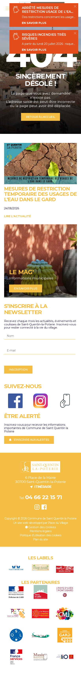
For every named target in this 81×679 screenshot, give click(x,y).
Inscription (18, 369)
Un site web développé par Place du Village (40, 523)
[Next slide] (72, 164)
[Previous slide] (7, 164)
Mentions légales (40, 531)
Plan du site (40, 539)
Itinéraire (41, 487)
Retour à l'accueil (40, 117)
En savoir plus (34, 23)
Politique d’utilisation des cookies (40, 535)
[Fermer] (75, 6)
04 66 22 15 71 (43, 497)
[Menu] (7, 8)
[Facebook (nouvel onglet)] (44, 507)
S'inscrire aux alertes (31, 439)
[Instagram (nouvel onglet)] (36, 507)
